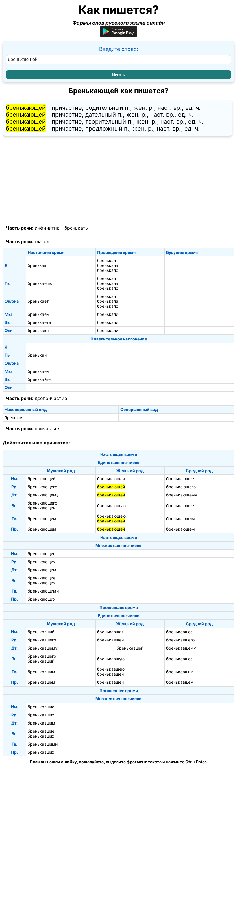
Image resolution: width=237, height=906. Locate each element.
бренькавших (41, 714)
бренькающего (42, 486)
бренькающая (111, 478)
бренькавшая (110, 631)
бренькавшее (179, 631)
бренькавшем (41, 682)
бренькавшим (41, 671)
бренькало (107, 270)
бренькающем (42, 529)
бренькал (106, 260)
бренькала (107, 265)
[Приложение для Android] (118, 35)
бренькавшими (43, 744)
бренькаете (39, 322)
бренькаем (39, 314)
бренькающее (180, 478)
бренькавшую (111, 658)
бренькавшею (111, 669)
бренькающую (111, 505)
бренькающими (43, 590)
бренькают (38, 330)
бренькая (14, 417)
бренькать (76, 228)
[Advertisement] (118, 180)
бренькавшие (41, 706)
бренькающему (43, 494)
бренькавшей (110, 639)
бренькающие (41, 553)
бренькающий (41, 478)
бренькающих (41, 561)
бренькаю (37, 265)
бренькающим (42, 518)
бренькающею (111, 515)
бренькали (107, 314)
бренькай (37, 355)
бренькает (38, 301)
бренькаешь (40, 283)
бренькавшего (42, 639)
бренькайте (39, 379)
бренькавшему (43, 647)
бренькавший (41, 631)
